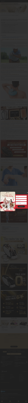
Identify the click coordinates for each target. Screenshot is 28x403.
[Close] (27, 193)
